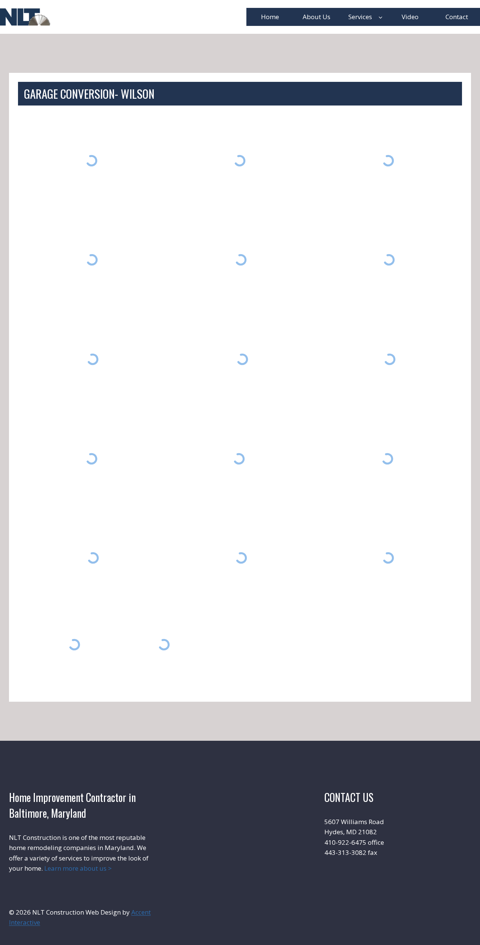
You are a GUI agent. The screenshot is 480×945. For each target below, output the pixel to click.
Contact (457, 16)
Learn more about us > (78, 868)
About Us (316, 16)
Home (270, 16)
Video (410, 16)
